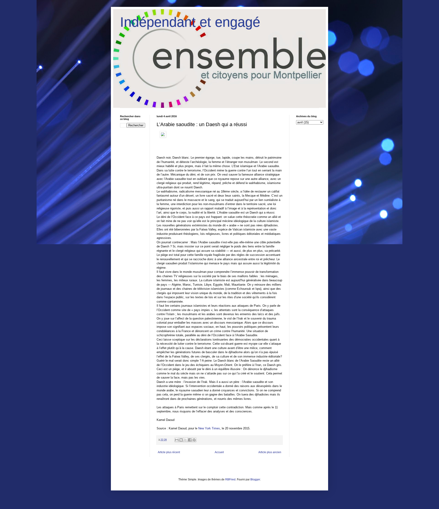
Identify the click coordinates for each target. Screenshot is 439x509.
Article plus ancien (269, 452)
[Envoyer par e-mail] (176, 440)
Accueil (219, 452)
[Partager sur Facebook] (189, 440)
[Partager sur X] (185, 440)
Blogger (255, 479)
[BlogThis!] (181, 440)
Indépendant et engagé (190, 22)
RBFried (230, 479)
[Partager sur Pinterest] (194, 440)
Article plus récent (169, 452)
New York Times (209, 428)
